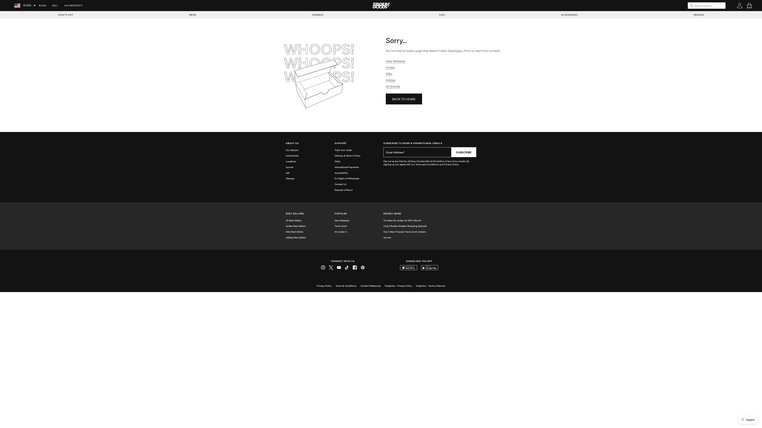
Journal (289, 167)
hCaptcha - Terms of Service (430, 286)
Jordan (390, 67)
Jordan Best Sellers (296, 226)
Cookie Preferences (371, 286)
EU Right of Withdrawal (347, 178)
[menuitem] (42, 5)
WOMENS (317, 14)
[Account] (740, 5)
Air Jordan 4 (341, 231)
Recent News (392, 213)
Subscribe (463, 152)
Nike (389, 73)
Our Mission (292, 150)
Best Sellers (295, 213)
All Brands (393, 86)
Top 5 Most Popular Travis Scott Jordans (404, 231)
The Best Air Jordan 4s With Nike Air (402, 220)
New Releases (395, 61)
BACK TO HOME (404, 99)
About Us (292, 143)
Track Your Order (343, 150)
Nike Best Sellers (294, 231)
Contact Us (340, 184)
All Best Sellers (293, 220)
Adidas (390, 80)
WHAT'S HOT (65, 14)
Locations (291, 161)
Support (341, 143)
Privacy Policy (324, 286)
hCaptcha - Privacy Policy (398, 286)
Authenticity (73, 5)
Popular (341, 213)
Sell (55, 5)
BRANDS (699, 14)
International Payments (347, 167)
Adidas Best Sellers (296, 237)
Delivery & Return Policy (347, 155)
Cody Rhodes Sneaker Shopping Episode (405, 226)
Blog (42, 5)
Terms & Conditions (346, 286)
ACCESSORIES (569, 14)
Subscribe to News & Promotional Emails (412, 143)
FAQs (337, 161)
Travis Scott (341, 226)
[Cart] (749, 5)
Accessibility (341, 173)
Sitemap (290, 178)
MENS (192, 14)
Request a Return (344, 190)
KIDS (442, 14)
